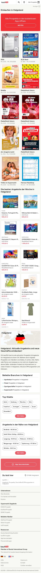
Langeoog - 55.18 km (10, 439)
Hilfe (2, 560)
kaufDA (4, 480)
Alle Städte (20, 416)
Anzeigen (35, 6)
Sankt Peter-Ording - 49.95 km (13, 434)
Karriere (3, 499)
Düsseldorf (7, 411)
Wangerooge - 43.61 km (11, 443)
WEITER (20, 25)
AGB (2, 565)
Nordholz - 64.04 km (10, 429)
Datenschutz (4, 563)
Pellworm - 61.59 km (26, 439)
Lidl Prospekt (4, 525)
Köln (30, 402)
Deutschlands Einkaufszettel (9, 533)
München (23, 402)
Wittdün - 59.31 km (10, 448)
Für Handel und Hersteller (8, 496)
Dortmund (25, 407)
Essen (34, 407)
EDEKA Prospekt (6, 507)
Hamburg (13, 402)
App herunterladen (6, 538)
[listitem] (10, 48)
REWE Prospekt (5, 512)
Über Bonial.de (5, 494)
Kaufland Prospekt (6, 509)
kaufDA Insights (5, 535)
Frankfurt (7, 407)
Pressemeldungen (6, 541)
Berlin (5, 402)
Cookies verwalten (26, 565)
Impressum (23, 560)
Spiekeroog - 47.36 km (29, 443)
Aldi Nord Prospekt (6, 520)
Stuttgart (16, 407)
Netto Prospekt (5, 522)
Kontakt (22, 563)
